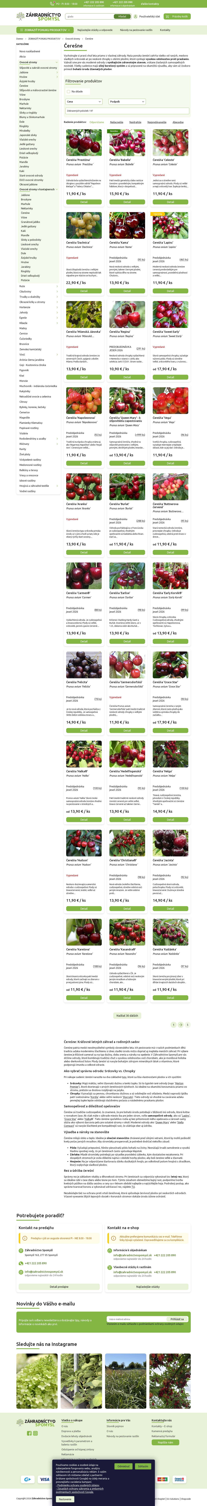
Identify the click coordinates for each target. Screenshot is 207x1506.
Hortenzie (24, 307)
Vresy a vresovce (28, 475)
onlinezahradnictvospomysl (29, 1433)
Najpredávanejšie (157, 122)
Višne (22, 94)
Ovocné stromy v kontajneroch (37, 189)
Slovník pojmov (115, 1426)
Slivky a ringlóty (28, 112)
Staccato (128, 1097)
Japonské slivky (28, 135)
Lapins (185, 1115)
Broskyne (24, 99)
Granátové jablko (30, 222)
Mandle (23, 162)
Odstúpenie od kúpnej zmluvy (77, 1449)
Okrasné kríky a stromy (32, 302)
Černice (23, 333)
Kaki (21, 171)
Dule (21, 121)
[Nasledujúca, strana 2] (181, 1025)
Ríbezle (23, 323)
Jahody (23, 312)
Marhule (23, 103)
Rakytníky (24, 391)
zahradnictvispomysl (35, 1433)
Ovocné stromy (28, 62)
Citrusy (23, 401)
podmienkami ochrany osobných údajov (161, 1323)
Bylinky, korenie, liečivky (32, 407)
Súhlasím (143, 1466)
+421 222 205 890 (94, 2)
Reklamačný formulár (163, 1436)
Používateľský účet (149, 16)
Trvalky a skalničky (29, 296)
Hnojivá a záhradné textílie (34, 485)
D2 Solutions (173, 1499)
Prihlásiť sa (177, 1319)
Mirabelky (24, 130)
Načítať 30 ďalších (127, 1015)
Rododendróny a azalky (32, 438)
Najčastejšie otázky (148, 1286)
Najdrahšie (135, 122)
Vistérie (23, 433)
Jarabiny (24, 166)
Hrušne (23, 76)
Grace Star (70, 1119)
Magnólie (24, 417)
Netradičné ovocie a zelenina (35, 396)
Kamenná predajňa (162, 1431)
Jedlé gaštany (27, 144)
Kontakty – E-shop (162, 1426)
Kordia (94, 1097)
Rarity (22, 449)
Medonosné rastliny (30, 465)
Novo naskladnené (29, 51)
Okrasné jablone (28, 184)
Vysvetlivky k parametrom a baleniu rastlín (76, 1443)
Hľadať (122, 16)
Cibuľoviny (25, 291)
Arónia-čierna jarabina (31, 359)
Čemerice (24, 412)
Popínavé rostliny (29, 428)
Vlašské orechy (27, 139)
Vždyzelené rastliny (30, 459)
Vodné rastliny (27, 491)
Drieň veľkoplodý (28, 153)
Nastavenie (65, 1499)
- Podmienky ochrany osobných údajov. (77, 1485)
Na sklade (77, 91)
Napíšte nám (165, 1442)
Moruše (23, 380)
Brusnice (24, 344)
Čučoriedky (25, 338)
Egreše (23, 317)
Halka (88, 1119)
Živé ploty (24, 454)
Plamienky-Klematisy (30, 422)
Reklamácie (67, 1454)
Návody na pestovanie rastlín (123, 1436)
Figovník (24, 370)
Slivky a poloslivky (31, 239)
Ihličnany (24, 443)
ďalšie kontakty (150, 3)
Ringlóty (24, 126)
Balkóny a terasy (28, 470)
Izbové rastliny (27, 480)
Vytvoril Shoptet (157, 1499)
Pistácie (23, 157)
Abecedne (178, 122)
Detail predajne (59, 1286)
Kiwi (21, 375)
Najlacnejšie (116, 122)
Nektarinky (25, 108)
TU (133, 1186)
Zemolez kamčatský (30, 349)
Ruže (22, 286)
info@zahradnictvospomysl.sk (44, 1271)
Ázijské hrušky (27, 81)
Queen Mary (162, 1122)
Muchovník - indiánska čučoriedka (38, 386)
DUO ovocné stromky (31, 180)
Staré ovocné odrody (31, 175)
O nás (64, 1426)
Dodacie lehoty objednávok (76, 1436)
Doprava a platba (71, 1431)
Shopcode (186, 1499)
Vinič (22, 354)
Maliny (23, 328)
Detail (84, 201)
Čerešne (23, 85)
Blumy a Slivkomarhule (32, 117)
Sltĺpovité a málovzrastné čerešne (37, 90)
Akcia (22, 56)
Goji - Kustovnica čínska (32, 365)
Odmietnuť (123, 1466)
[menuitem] (45, 30)
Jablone (23, 72)
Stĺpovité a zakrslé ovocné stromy (38, 67)
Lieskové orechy (28, 148)
